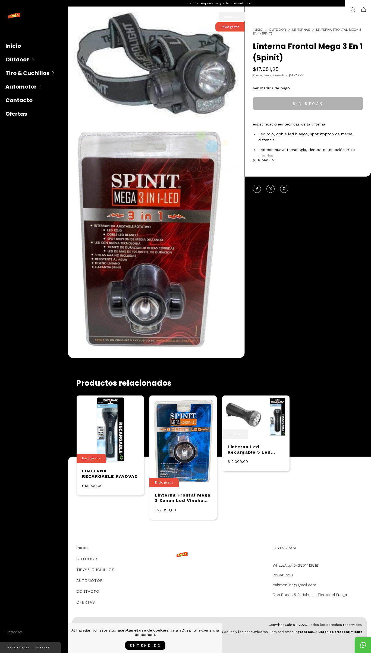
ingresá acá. (304, 632)
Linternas (301, 30)
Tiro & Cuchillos (27, 73)
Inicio (13, 46)
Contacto (19, 100)
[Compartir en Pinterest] (284, 189)
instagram (14, 631)
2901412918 (283, 575)
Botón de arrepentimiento (340, 632)
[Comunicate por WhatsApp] (363, 645)
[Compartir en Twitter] (270, 189)
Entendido (145, 645)
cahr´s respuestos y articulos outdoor (219, 3)
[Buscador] (353, 9)
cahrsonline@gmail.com (294, 585)
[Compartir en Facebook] (257, 189)
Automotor (21, 86)
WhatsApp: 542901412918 (295, 565)
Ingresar (42, 647)
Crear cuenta (17, 647)
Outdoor (17, 59)
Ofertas (16, 114)
